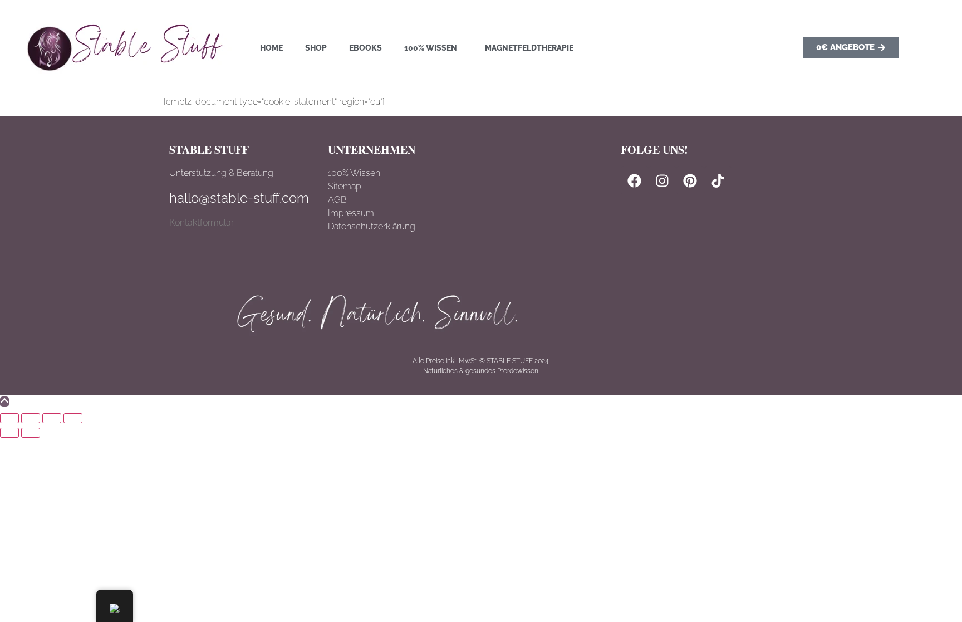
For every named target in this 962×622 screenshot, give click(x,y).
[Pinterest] (690, 180)
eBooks (365, 47)
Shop (316, 47)
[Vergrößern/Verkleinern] (9, 418)
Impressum (351, 213)
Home (271, 47)
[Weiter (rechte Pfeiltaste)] (30, 433)
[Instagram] (662, 180)
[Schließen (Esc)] (72, 418)
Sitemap (344, 186)
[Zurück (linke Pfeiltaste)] (9, 433)
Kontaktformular (201, 222)
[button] (433, 48)
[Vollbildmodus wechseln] (30, 418)
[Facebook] (635, 180)
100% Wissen (430, 47)
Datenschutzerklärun (369, 226)
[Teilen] (51, 418)
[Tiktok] (718, 180)
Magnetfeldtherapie (529, 47)
